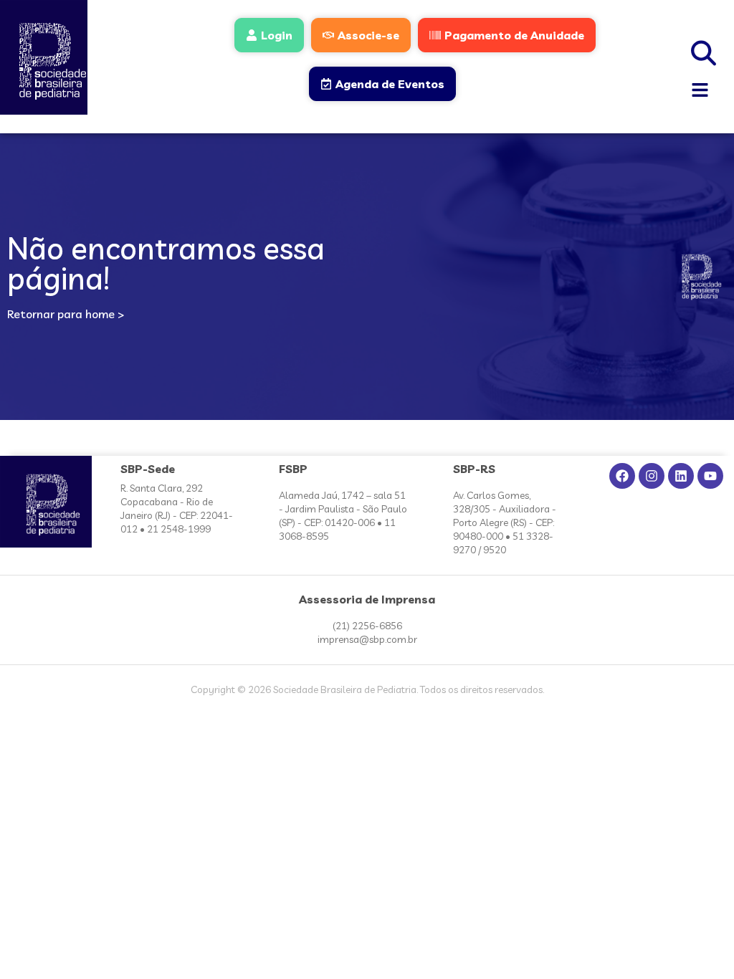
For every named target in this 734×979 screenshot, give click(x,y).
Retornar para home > (65, 314)
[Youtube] (710, 476)
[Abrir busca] (704, 51)
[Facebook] (622, 476)
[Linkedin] (681, 476)
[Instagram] (651, 476)
